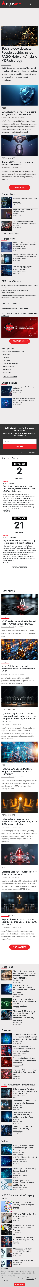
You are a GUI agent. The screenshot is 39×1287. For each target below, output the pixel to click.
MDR (3, 868)
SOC (3, 765)
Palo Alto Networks (9, 366)
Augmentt (6, 354)
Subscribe (19, 447)
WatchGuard (7, 372)
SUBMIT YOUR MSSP (19, 341)
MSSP (3, 108)
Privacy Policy (32, 452)
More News (19, 187)
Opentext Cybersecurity (10, 363)
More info (6, 511)
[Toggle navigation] (35, 4)
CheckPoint (6, 357)
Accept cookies (19, 1284)
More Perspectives (10, 233)
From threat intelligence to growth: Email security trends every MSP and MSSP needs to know (19, 488)
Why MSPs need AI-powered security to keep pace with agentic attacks (19, 541)
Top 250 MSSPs (8, 158)
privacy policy (30, 1279)
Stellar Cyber (7, 369)
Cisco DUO (6, 360)
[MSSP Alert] (11, 4)
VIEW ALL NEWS (19, 947)
